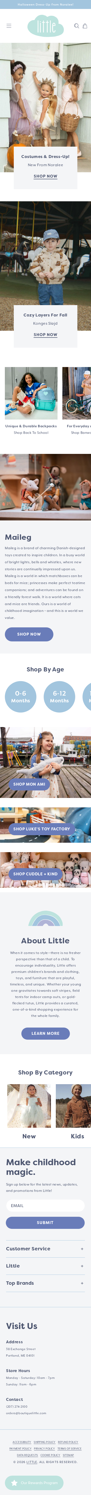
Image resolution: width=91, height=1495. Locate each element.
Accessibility (22, 1442)
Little (31, 1462)
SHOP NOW (29, 634)
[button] (77, 26)
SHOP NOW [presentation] (46, 334)
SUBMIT (45, 1222)
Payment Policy (20, 1448)
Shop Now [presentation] (46, 176)
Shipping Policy (45, 1442)
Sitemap (68, 1455)
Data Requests (27, 1455)
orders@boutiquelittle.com (26, 1413)
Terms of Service (70, 1448)
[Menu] (9, 26)
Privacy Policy (44, 1448)
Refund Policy (68, 1442)
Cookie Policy (50, 1455)
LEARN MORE (46, 1033)
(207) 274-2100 (17, 1406)
